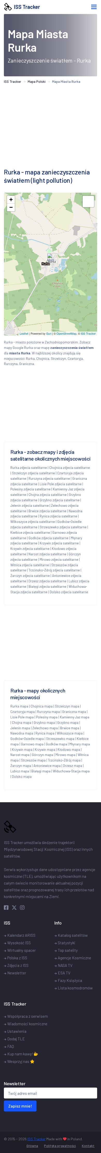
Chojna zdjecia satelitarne (47, 495)
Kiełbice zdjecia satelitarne (30, 532)
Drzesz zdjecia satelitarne (47, 581)
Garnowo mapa (32, 744)
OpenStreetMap (66, 333)
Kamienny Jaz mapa (74, 717)
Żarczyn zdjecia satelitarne (30, 576)
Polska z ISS (17, 957)
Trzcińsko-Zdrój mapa (64, 760)
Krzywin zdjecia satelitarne (59, 543)
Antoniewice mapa (47, 766)
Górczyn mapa (42, 755)
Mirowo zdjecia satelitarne (59, 559)
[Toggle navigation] (94, 6)
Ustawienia (16, 1031)
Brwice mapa (69, 728)
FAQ (10, 1046)
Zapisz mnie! (20, 1105)
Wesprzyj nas (18, 1061)
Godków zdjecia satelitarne (48, 538)
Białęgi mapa (41, 771)
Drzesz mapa (72, 766)
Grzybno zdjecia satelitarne (60, 500)
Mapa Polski (37, 81)
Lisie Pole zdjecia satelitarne (61, 484)
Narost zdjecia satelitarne (47, 554)
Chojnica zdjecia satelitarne (69, 468)
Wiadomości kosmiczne (27, 1023)
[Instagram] (22, 907)
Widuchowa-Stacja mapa (71, 771)
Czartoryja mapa (22, 712)
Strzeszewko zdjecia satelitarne (63, 527)
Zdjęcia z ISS (17, 965)
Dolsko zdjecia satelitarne (69, 592)
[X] (15, 907)
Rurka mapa (19, 706)
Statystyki (66, 942)
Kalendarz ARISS (21, 935)
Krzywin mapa (22, 749)
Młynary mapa (79, 744)
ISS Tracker (26, 7)
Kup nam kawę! (20, 1053)
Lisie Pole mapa (22, 717)
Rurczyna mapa (48, 712)
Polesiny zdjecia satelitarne (30, 489)
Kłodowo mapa (68, 749)
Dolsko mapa (22, 776)
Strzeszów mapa (33, 760)
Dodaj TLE (16, 1038)
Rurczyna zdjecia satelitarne (49, 478)
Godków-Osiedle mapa (27, 739)
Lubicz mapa (19, 771)
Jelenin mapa (20, 728)
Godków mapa (56, 744)
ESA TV (64, 972)
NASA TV (65, 965)
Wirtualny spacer (21, 950)
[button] (50, 258)
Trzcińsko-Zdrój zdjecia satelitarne (54, 570)
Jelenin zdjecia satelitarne (29, 505)
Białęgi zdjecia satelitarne (47, 586)
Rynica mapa (44, 733)
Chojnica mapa (42, 706)
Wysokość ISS (19, 942)
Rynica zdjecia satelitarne (58, 516)
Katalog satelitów (73, 935)
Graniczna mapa (74, 712)
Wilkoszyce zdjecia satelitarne (32, 522)
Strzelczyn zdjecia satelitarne (33, 473)
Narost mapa (20, 755)
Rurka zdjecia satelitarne (28, 468)
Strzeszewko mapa (60, 739)
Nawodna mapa (21, 733)
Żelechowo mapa (45, 728)
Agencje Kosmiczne (74, 957)
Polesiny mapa (46, 717)
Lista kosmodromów (75, 988)
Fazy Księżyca (70, 980)
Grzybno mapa (44, 722)
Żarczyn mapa (20, 766)
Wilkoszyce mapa (70, 733)
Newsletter (16, 972)
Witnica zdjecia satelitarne (29, 565)
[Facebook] (7, 907)
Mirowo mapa (65, 755)
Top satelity (68, 950)
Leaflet (24, 333)
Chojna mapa (21, 722)
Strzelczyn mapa (67, 706)
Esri (48, 333)
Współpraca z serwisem (27, 1016)
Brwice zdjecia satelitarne (47, 511)
